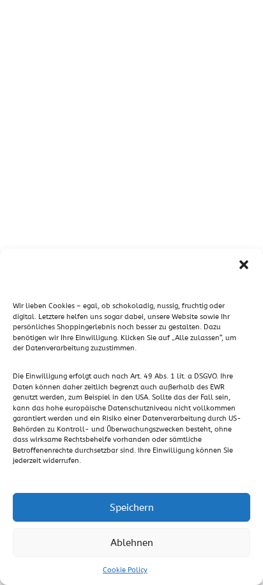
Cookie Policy (125, 570)
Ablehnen (131, 543)
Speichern (132, 507)
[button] (243, 264)
